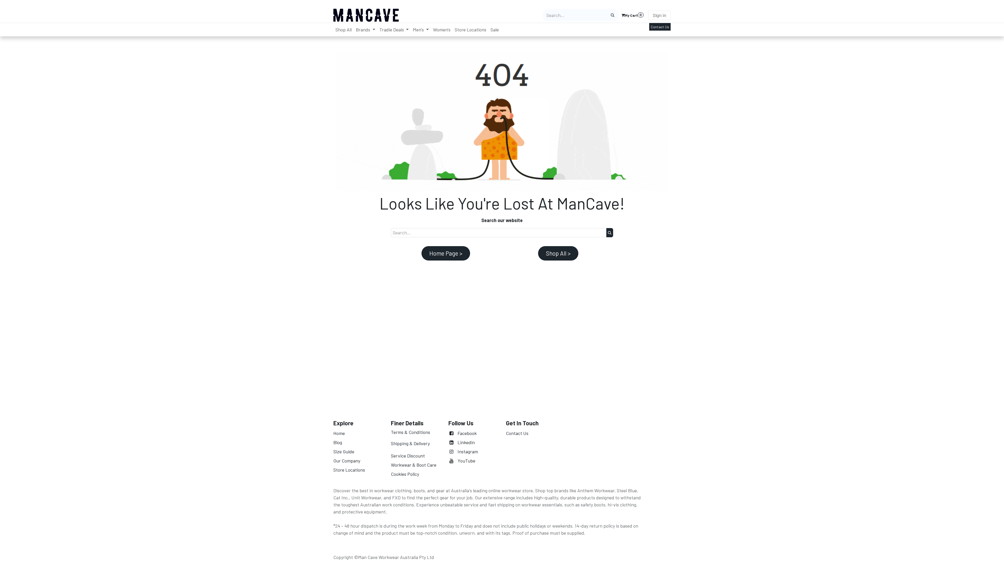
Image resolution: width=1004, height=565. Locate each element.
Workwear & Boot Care (413, 465)
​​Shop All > (558, 253)
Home (339, 433)
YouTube (466, 461)
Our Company (347, 461)
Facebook (467, 433)
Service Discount (408, 456)
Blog (337, 442)
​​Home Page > (445, 253)
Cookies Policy (405, 474)
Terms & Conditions (410, 432)
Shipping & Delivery (410, 443)
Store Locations (349, 470)
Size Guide (343, 451)
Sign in (659, 15)
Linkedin (466, 442)
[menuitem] (343, 29)
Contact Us (660, 27)
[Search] (612, 15)
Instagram (468, 451)
